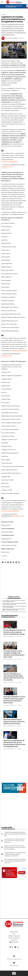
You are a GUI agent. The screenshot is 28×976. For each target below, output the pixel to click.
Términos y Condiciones (14, 936)
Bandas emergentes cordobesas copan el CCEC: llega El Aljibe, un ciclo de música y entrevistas (14, 610)
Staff (14, 934)
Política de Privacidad (14, 938)
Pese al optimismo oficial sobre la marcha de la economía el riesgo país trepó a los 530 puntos (15, 861)
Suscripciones (14, 942)
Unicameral (4, 556)
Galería (20, 43)
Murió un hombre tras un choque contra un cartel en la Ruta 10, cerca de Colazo (14, 722)
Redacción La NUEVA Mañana (11, 38)
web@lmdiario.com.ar (14, 965)
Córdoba (3, 14)
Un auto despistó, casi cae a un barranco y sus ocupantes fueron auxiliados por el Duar (14, 601)
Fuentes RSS (14, 940)
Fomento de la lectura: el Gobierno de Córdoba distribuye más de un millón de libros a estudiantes (14, 847)
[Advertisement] (14, 579)
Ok (14, 973)
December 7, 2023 (6, 166)
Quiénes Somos (14, 932)
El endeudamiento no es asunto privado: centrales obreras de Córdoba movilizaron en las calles (15, 854)
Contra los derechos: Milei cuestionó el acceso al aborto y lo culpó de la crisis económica (14, 840)
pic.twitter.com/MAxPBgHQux (10, 511)
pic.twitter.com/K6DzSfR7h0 (18, 350)
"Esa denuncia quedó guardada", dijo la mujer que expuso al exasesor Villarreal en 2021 (15, 834)
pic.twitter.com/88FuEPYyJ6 (9, 161)
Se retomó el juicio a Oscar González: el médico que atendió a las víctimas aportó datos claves (14, 604)
